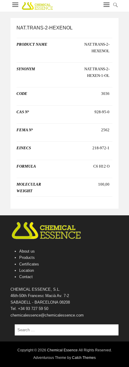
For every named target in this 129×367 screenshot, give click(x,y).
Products (27, 257)
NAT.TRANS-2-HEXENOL (44, 27)
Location (26, 270)
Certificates (29, 264)
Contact (26, 276)
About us (27, 251)
